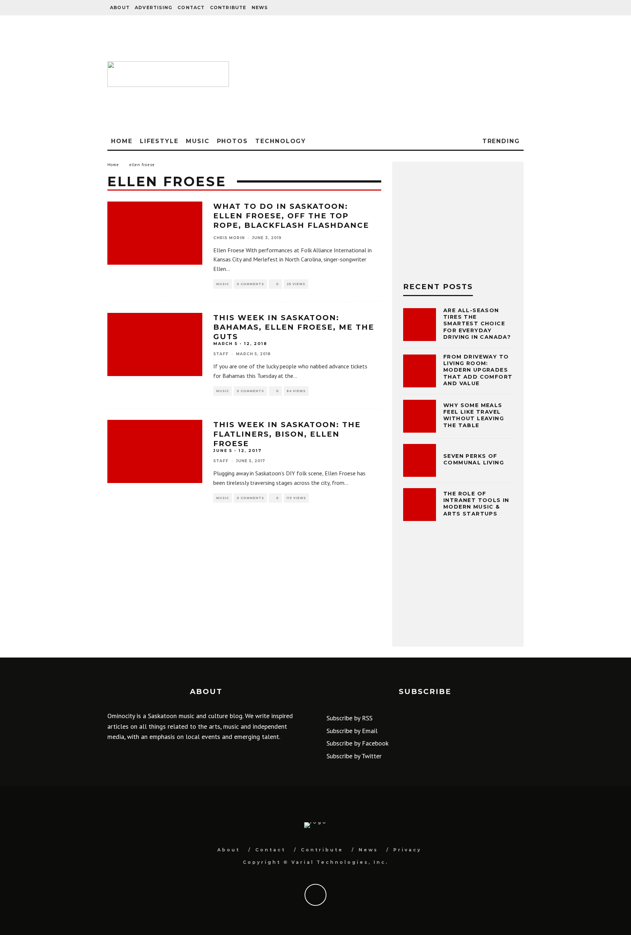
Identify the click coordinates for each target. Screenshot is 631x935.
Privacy (407, 849)
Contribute (228, 7)
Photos (232, 141)
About (120, 7)
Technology (280, 141)
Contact (190, 7)
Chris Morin (229, 237)
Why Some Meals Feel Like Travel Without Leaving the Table (473, 415)
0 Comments (250, 284)
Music (198, 141)
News (260, 7)
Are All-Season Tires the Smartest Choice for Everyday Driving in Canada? (477, 323)
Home (122, 141)
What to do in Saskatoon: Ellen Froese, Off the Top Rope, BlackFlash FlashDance (291, 216)
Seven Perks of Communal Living (473, 459)
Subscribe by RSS (349, 718)
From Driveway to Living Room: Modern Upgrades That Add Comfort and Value (477, 370)
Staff (221, 354)
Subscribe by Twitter (354, 756)
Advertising (153, 7)
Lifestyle (159, 141)
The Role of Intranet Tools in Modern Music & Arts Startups (476, 503)
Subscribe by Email (352, 731)
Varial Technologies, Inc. (339, 862)
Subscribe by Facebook (357, 743)
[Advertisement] (380, 74)
